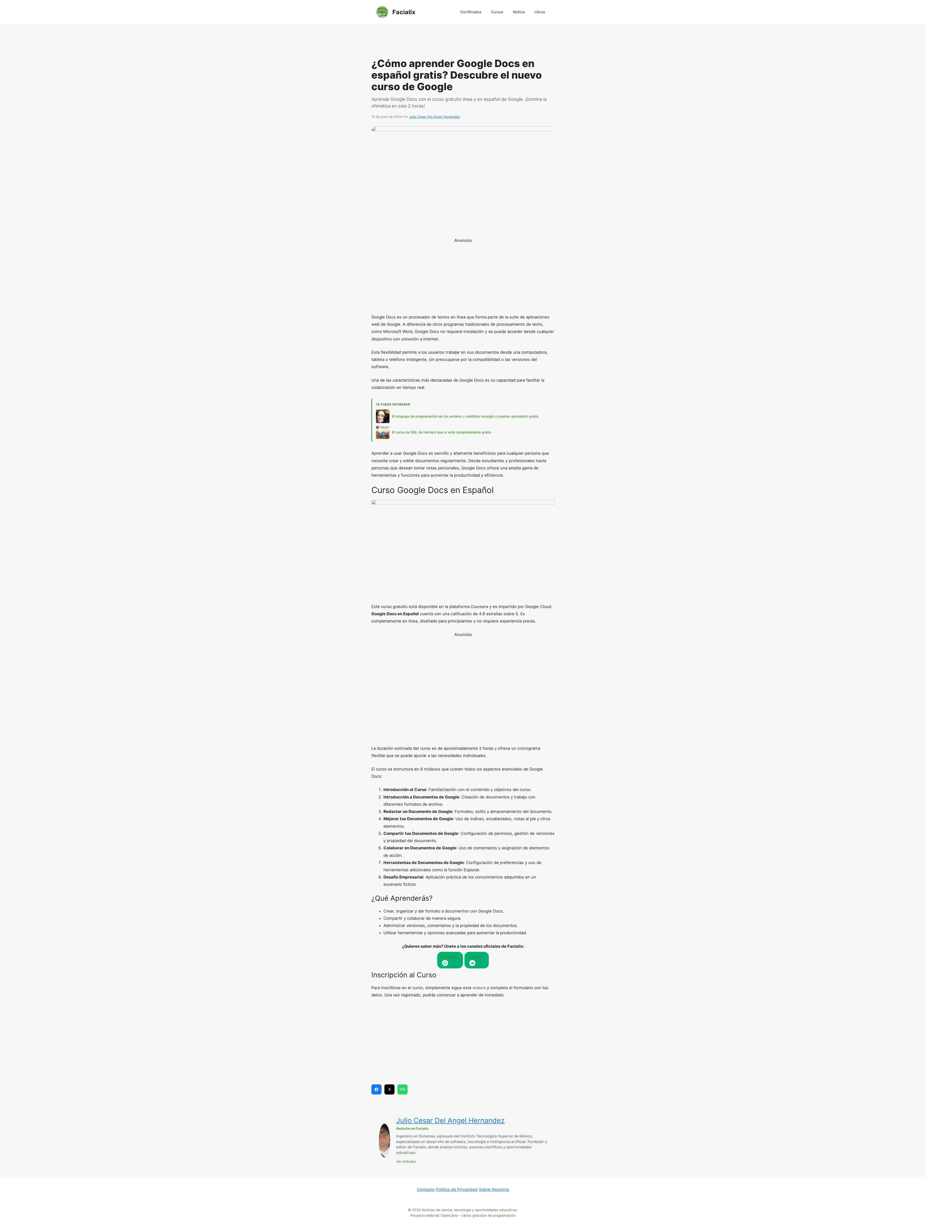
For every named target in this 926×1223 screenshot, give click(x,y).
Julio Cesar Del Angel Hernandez (450, 1120)
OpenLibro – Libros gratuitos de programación (478, 1215)
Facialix (403, 12)
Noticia (519, 12)
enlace (479, 987)
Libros (539, 12)
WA (402, 1089)
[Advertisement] (463, 42)
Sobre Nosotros (494, 1189)
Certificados (470, 12)
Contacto (426, 1189)
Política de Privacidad (457, 1189)
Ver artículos (406, 1161)
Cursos (497, 12)
